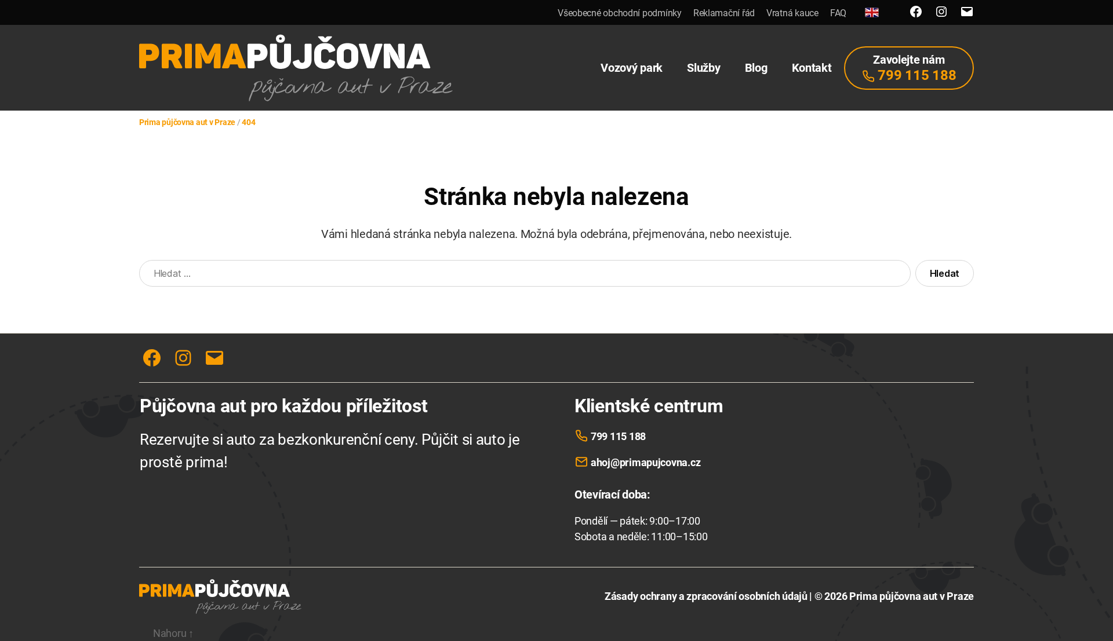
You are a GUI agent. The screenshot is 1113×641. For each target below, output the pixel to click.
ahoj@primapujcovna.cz (645, 462)
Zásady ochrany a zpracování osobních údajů (706, 596)
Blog (756, 68)
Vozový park (632, 68)
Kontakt (812, 68)
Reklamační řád (724, 13)
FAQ (838, 13)
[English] (872, 12)
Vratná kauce (792, 13)
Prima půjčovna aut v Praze (911, 596)
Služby (703, 68)
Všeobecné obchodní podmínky (620, 13)
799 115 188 (618, 436)
